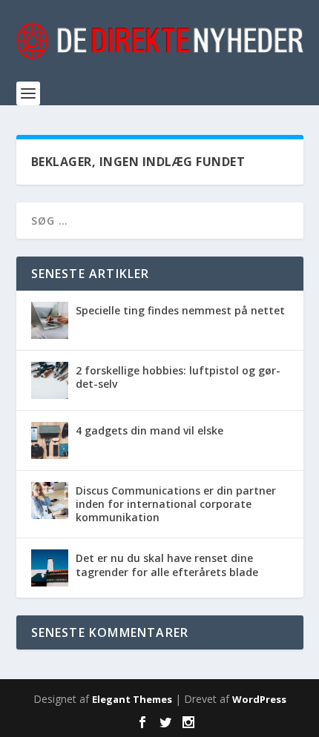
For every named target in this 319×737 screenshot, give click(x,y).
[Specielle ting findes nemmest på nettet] (49, 320)
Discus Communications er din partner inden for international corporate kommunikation (176, 503)
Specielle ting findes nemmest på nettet (180, 310)
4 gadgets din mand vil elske (149, 430)
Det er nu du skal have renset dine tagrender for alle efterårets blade (167, 564)
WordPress (259, 699)
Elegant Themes (132, 699)
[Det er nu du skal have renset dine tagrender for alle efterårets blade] (49, 567)
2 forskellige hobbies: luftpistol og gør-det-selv (178, 377)
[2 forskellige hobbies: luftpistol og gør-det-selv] (49, 380)
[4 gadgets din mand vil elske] (49, 440)
